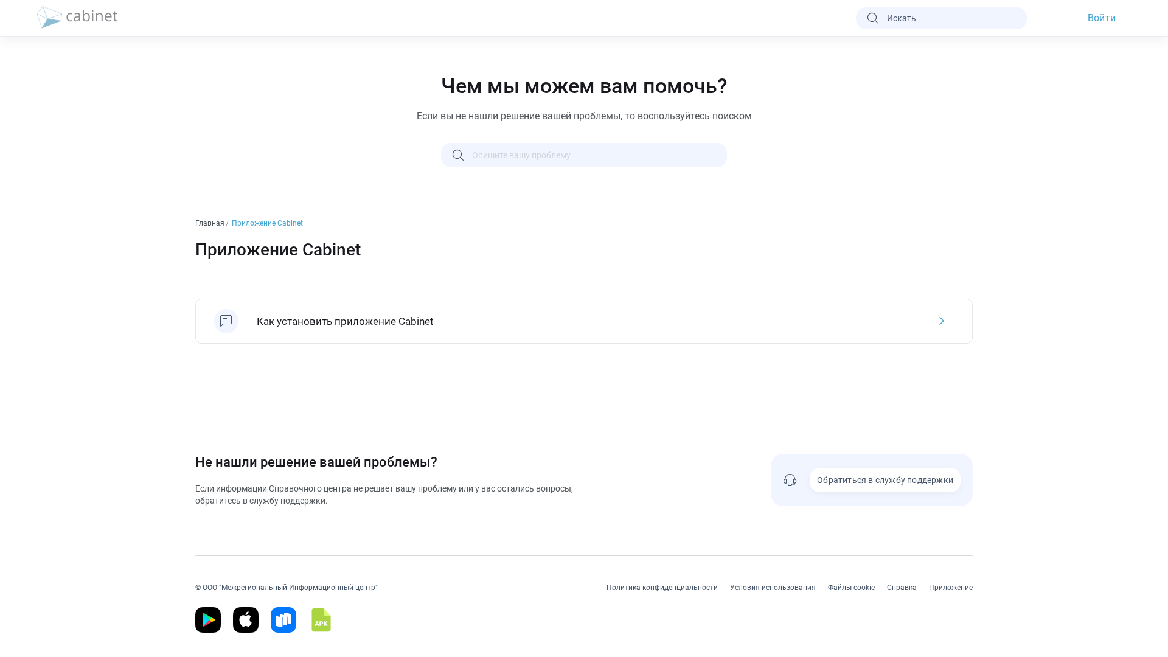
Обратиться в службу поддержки (885, 480)
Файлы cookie (851, 587)
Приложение (951, 587)
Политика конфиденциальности (662, 587)
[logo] (77, 18)
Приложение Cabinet (268, 223)
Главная (210, 223)
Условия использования (773, 587)
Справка (902, 587)
